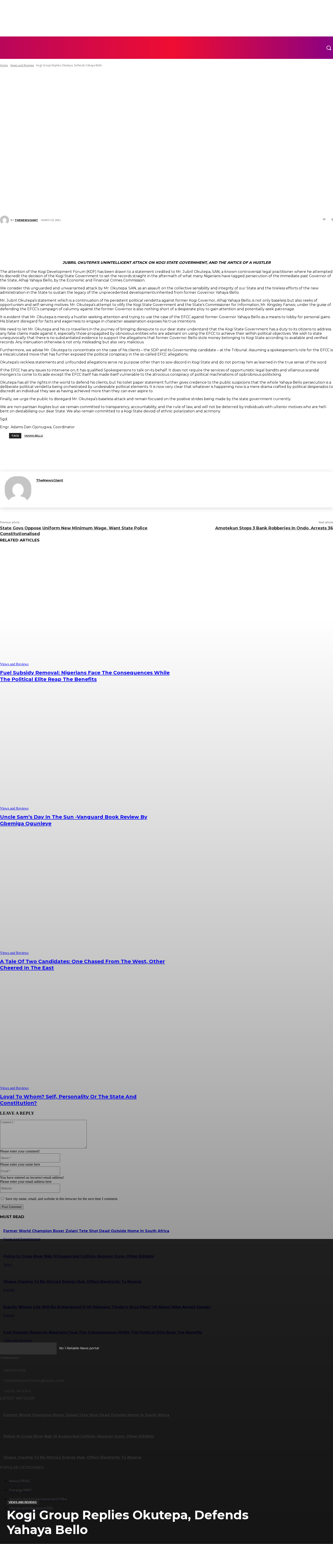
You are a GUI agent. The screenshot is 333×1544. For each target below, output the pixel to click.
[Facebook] (136, 236)
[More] (194, 236)
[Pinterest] (163, 236)
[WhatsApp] (177, 236)
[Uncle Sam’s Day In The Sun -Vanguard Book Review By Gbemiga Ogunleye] (85, 751)
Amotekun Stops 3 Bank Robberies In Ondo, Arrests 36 (274, 528)
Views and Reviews (23, 1502)
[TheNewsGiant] (18, 489)
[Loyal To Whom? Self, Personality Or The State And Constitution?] (85, 1030)
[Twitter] (150, 236)
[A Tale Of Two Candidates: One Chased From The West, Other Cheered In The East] (85, 895)
